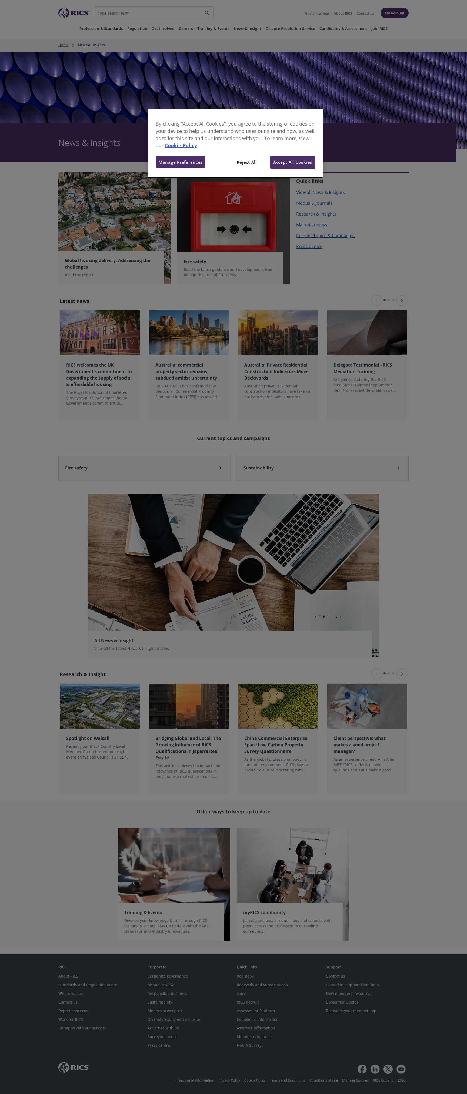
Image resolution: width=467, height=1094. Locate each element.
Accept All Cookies (292, 162)
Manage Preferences (180, 162)
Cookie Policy (181, 145)
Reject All (247, 162)
